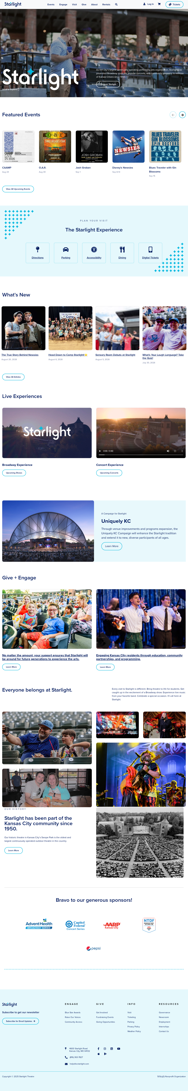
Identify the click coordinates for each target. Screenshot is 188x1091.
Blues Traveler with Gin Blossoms (162, 170)
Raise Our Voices (73, 1017)
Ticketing (131, 1017)
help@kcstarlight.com (79, 1064)
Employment (164, 1022)
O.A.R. (42, 168)
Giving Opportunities (105, 1022)
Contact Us (164, 1031)
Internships (164, 1026)
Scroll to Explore (10, 89)
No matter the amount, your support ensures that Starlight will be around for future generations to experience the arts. (45, 657)
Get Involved (102, 1012)
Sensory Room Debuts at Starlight (115, 355)
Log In (150, 4)
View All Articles (13, 377)
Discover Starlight (108, 84)
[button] (116, 4)
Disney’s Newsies (122, 168)
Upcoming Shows (14, 472)
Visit (129, 1012)
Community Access (73, 1022)
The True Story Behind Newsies (19, 355)
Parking (130, 1022)
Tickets (176, 4)
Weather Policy (134, 1031)
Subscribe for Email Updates (19, 1021)
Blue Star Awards (72, 1012)
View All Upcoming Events (18, 189)
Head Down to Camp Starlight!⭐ (68, 355)
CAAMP (6, 168)
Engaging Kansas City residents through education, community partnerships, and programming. (139, 657)
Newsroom (164, 1017)
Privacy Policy (133, 1026)
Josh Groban (83, 168)
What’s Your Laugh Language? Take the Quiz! (163, 356)
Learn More (111, 546)
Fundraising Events (105, 1017)
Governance (164, 1012)
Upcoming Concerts (109, 472)
